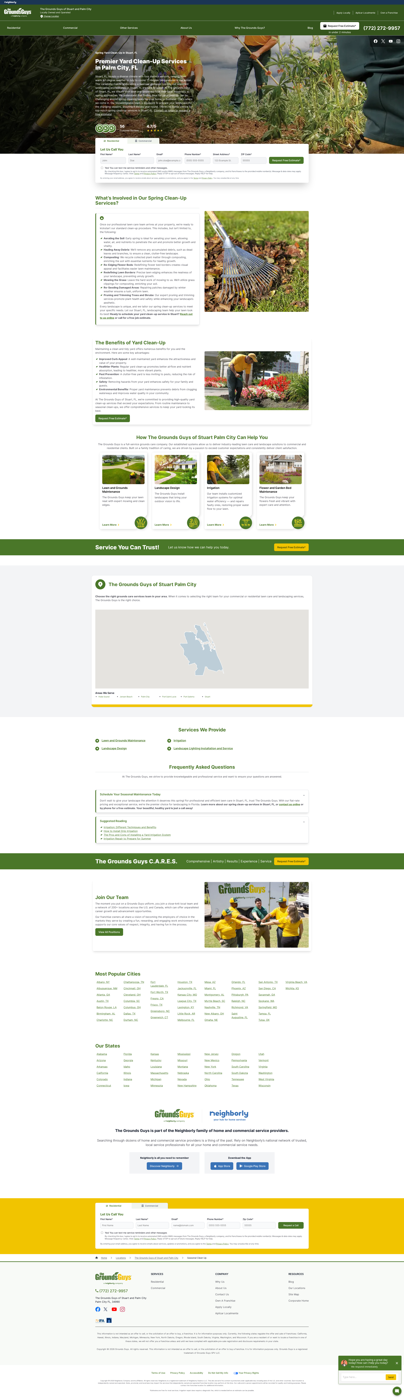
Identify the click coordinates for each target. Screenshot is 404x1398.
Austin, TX (103, 1001)
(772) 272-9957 (381, 28)
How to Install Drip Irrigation (121, 831)
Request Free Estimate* (342, 25)
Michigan (156, 1079)
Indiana (128, 1079)
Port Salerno (189, 696)
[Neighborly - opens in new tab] (109, 1320)
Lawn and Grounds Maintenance (124, 740)
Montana (183, 1066)
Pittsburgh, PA (240, 994)
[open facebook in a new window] (375, 42)
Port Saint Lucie (169, 696)
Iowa (126, 1085)
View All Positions (109, 932)
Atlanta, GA (103, 994)
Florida (128, 1054)
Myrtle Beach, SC (215, 1001)
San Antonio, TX (268, 982)
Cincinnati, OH (132, 988)
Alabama (102, 1054)
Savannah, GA (266, 994)
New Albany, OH (214, 1013)
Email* (160, 154)
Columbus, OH (132, 1007)
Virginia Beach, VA (296, 982)
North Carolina (213, 1072)
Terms (136, 173)
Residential (13, 27)
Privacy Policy (150, 173)
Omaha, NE (211, 1019)
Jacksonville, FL (187, 988)
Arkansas (102, 1066)
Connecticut (104, 1085)
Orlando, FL (238, 982)
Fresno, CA (157, 998)
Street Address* (221, 154)
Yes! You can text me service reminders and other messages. (136, 167)
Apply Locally (343, 12)
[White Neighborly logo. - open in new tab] (10, 2)
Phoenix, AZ (239, 988)
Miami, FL (210, 988)
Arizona (101, 1060)
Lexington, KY (186, 1007)
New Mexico (212, 1060)
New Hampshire (187, 1085)
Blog (310, 27)
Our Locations (296, 1288)
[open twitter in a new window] (383, 42)
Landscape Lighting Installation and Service (203, 748)
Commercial (70, 27)
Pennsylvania (239, 1060)
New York (210, 1066)
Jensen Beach (126, 696)
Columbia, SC (132, 1001)
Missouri (182, 1060)
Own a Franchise (389, 12)
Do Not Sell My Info (218, 1372)
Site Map (293, 1294)
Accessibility (196, 1372)
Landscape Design (167, 488)
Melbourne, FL (186, 1019)
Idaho (127, 1066)
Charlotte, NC (105, 1019)
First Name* (106, 154)
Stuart (207, 696)
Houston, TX (185, 982)
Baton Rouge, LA (107, 1007)
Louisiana (156, 1066)
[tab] (111, 141)
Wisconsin (264, 1085)
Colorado (102, 1079)
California (102, 1072)
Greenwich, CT (159, 1017)
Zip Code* (248, 1219)
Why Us (219, 1281)
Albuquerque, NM (107, 988)
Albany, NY (103, 982)
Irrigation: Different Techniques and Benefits (130, 827)
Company (221, 1274)
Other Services (129, 27)
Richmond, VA (240, 1007)
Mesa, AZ (210, 982)
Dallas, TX (129, 1013)
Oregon (236, 1054)
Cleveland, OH (132, 994)
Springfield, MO (267, 1007)
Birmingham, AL (106, 1013)
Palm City (145, 696)
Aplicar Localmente (365, 12)
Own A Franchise (225, 1300)
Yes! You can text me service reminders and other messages (136, 1232)
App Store (223, 1166)
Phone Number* (193, 154)
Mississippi (184, 1054)
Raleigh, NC (238, 1001)
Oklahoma (211, 1085)
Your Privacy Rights (249, 1372)
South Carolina (240, 1066)
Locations (121, 1257)
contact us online (289, 804)
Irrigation (213, 488)
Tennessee (238, 1079)
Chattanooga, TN (134, 982)
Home (104, 1257)
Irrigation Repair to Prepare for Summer (127, 838)
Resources (296, 1274)
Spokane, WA (266, 1001)
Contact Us (222, 1294)
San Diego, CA (267, 988)
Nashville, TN (212, 1007)
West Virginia (266, 1079)
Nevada (182, 1079)
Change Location (51, 16)
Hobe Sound (103, 696)
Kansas (155, 1054)
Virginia (262, 1066)
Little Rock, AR (186, 1013)
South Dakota (240, 1072)
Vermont (263, 1060)
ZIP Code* (246, 154)
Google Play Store (254, 1166)
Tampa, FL (264, 1013)
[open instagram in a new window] (398, 42)
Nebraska (183, 1072)
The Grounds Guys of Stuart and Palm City (156, 1257)
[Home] (96, 1257)
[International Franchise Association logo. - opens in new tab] (100, 1321)
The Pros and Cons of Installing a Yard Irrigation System (137, 834)
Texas (235, 1085)
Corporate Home (298, 1300)
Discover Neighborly (165, 1166)
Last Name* (134, 154)
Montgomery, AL (214, 994)
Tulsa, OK (264, 1019)
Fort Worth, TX (159, 992)
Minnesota (157, 1085)
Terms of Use (158, 1372)
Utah (261, 1054)
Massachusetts (159, 1072)
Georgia (128, 1060)
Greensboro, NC (160, 1011)
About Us (186, 27)
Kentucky (156, 1060)
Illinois (127, 1072)
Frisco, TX (156, 1004)
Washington (265, 1072)
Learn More (109, 524)
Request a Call (290, 1225)
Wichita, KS (292, 988)
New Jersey (212, 1054)
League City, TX (187, 1001)
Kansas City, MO (187, 994)
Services (157, 1274)
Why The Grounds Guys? (250, 27)
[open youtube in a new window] (391, 42)
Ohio (207, 1079)
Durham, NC (131, 1019)
